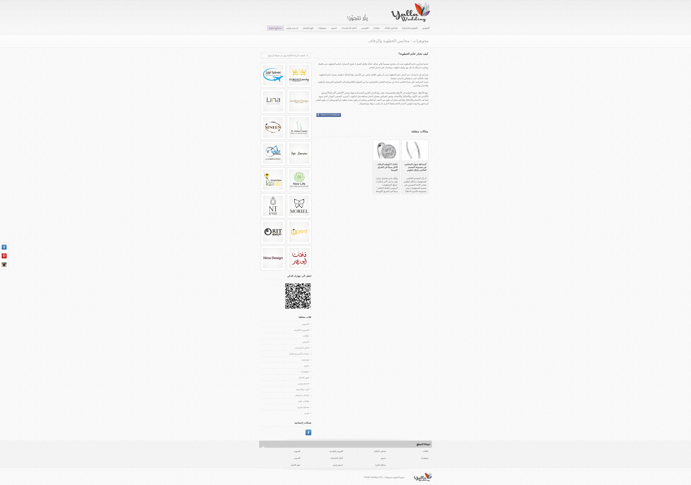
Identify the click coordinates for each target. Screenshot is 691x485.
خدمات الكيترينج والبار (299, 353)
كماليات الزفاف (302, 395)
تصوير (334, 28)
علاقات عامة (303, 401)
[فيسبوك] (308, 432)
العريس (365, 28)
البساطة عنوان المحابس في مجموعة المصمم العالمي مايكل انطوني (415, 167)
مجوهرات (322, 28)
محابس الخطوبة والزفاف (389, 41)
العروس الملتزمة (410, 28)
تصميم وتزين (292, 28)
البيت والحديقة (302, 389)
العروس (426, 28)
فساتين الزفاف (391, 28)
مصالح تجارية (275, 28)
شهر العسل (308, 28)
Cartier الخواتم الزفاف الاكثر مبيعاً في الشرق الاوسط (387, 167)
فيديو (307, 413)
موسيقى (305, 359)
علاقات (376, 28)
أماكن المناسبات (349, 28)
